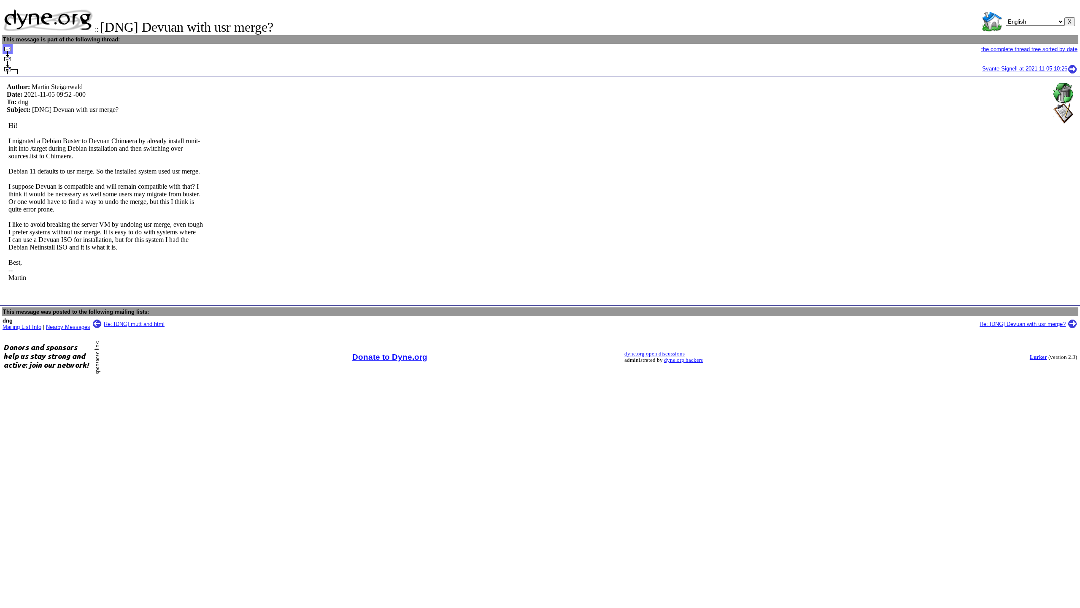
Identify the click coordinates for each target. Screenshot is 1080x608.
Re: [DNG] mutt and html (134, 324)
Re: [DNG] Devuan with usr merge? (1023, 324)
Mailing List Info (22, 327)
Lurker (1038, 357)
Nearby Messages (68, 327)
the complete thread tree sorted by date (1029, 49)
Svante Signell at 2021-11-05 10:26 (1024, 68)
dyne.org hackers (683, 360)
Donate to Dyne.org (389, 357)
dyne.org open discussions (654, 354)
